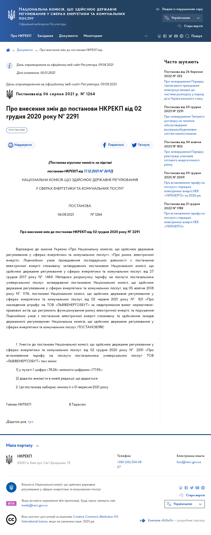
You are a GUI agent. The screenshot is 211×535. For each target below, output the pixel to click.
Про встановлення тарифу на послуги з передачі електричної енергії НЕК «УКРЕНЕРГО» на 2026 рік (184, 189)
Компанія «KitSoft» (161, 520)
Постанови (17, 130)
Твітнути (144, 145)
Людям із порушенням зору (182, 9)
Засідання (45, 36)
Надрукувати (23, 145)
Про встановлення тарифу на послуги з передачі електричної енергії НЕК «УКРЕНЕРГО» (184, 220)
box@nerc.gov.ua (189, 462)
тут (30, 422)
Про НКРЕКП (21, 36)
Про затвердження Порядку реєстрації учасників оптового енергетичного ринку (184, 158)
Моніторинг (93, 36)
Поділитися (116, 145)
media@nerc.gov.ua (34, 505)
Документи (68, 36)
